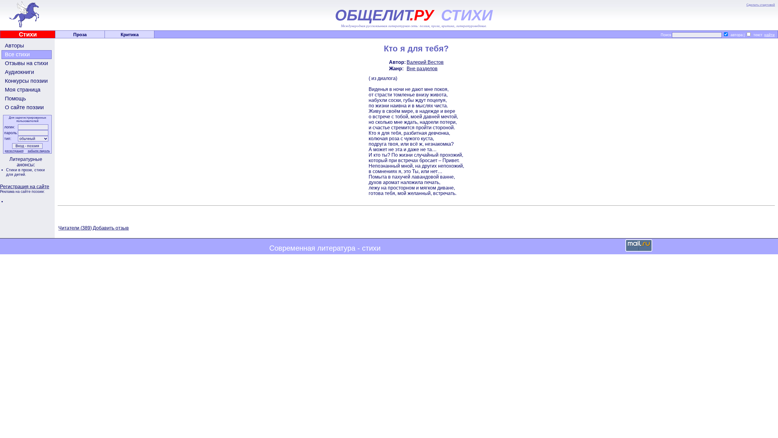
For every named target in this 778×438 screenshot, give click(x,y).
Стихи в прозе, (20, 170)
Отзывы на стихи (26, 63)
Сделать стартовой (760, 4)
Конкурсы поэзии (26, 81)
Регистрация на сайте (24, 186)
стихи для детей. (25, 172)
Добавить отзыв (111, 228)
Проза (80, 34)
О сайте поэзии (24, 107)
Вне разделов (422, 68)
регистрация (14, 150)
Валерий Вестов (425, 62)
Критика (130, 34)
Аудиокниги (19, 72)
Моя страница (22, 90)
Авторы (14, 46)
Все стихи (17, 54)
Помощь (15, 99)
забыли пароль (39, 150)
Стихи (28, 34)
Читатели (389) (75, 228)
